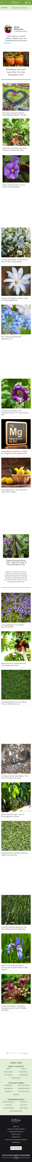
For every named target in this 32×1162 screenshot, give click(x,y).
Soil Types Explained (8, 1107)
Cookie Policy (16, 1137)
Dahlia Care (16, 1094)
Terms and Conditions (16, 1131)
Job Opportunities (23, 1074)
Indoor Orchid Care (8, 1088)
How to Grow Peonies (23, 1091)
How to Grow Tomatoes (23, 1085)
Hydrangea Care (8, 1085)
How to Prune (8, 1104)
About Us (8, 1068)
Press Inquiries (8, 1074)
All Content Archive (16, 1077)
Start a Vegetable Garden (16, 1110)
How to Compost (24, 1107)
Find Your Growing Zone (8, 1101)
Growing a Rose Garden (23, 1088)
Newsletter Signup (8, 1071)
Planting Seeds (23, 1101)
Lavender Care (8, 1091)
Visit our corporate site (22, 1156)
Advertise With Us (23, 1071)
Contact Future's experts (16, 1129)
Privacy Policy (16, 1134)
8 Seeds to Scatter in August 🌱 (19, 7)
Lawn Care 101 (23, 1104)
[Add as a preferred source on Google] (16, 1148)
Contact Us (23, 1068)
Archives (25, 1053)
